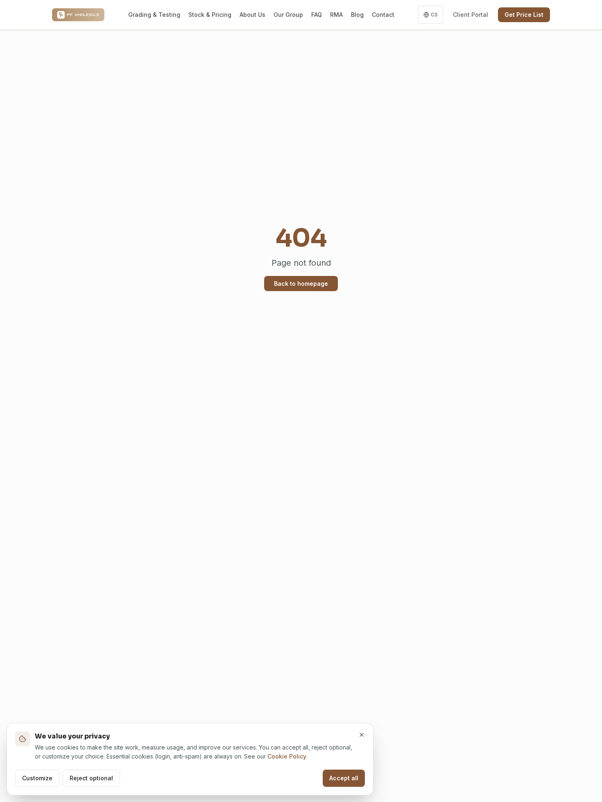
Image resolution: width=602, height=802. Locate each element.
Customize (37, 778)
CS (434, 14)
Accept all (343, 778)
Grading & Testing (154, 14)
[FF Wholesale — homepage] (78, 14)
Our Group (288, 14)
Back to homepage (301, 283)
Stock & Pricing (209, 14)
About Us (252, 14)
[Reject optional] (362, 735)
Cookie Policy (286, 756)
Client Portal (470, 14)
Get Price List (524, 14)
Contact (383, 14)
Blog (357, 14)
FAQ (316, 14)
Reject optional (91, 778)
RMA (336, 14)
